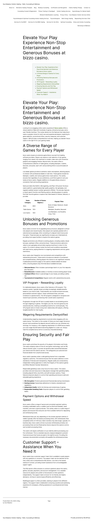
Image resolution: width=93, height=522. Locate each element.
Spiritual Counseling (66, 22)
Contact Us (87, 7)
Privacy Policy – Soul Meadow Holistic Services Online (75, 15)
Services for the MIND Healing (36, 22)
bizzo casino (58, 128)
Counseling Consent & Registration (27, 11)
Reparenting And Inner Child (82, 18)
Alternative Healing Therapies (24, 7)
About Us (11, 7)
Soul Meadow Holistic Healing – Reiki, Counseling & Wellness (21, 4)
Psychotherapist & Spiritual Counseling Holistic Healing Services (31, 18)
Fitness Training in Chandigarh (46, 11)
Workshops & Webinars (84, 25)
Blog (35, 7)
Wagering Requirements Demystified (48, 84)
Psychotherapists (55, 18)
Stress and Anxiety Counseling (81, 22)
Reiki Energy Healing (67, 18)
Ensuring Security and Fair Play (46, 86)
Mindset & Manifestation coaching (49, 15)
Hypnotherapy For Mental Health (81, 11)
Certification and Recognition (59, 7)
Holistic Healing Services (63, 11)
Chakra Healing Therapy (75, 7)
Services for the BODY (20, 22)
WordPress (86, 518)
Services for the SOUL (53, 22)
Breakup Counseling (43, 7)
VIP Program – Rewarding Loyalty (47, 82)
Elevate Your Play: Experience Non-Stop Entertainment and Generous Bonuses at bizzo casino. (47, 69)
